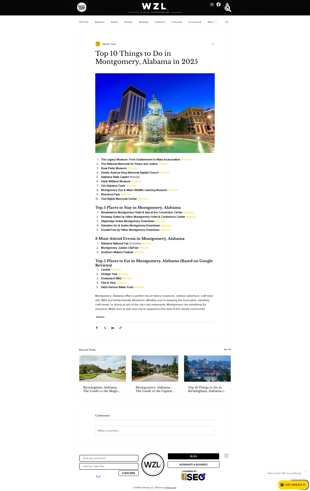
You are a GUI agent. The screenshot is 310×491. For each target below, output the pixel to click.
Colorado (177, 21)
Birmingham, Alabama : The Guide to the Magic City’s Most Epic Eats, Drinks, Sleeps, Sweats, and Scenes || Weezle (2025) (100, 389)
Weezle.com (170, 487)
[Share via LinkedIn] (112, 327)
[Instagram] (212, 4)
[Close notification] (305, 471)
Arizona (128, 21)
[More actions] (213, 44)
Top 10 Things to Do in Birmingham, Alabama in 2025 (206, 389)
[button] (228, 7)
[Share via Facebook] (96, 327)
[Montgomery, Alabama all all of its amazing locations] (155, 368)
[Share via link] (120, 327)
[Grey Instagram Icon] (226, 455)
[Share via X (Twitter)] (104, 327)
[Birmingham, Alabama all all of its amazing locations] (102, 368)
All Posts (83, 21)
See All (227, 349)
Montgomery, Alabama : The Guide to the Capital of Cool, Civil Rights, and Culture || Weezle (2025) (154, 389)
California (160, 21)
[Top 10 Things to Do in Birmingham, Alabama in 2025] (207, 368)
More (210, 21)
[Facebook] (219, 4)
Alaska (114, 21)
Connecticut (194, 21)
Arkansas (143, 21)
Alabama (99, 21)
